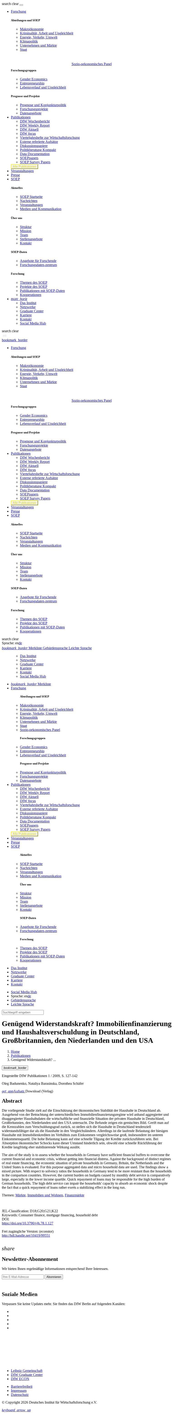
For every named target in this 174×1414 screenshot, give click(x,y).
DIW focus (28, 133)
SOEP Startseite (31, 197)
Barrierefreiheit (21, 1386)
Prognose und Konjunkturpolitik (43, 105)
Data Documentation (35, 154)
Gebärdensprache (23, 1000)
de (20, 643)
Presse (15, 175)
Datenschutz (20, 1395)
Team (24, 235)
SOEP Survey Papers (35, 162)
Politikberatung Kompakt (38, 150)
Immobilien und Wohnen (45, 1195)
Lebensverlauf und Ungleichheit (43, 87)
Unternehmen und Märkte (38, 45)
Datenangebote (30, 113)
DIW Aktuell (29, 129)
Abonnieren (53, 1277)
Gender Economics (33, 79)
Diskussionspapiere (34, 146)
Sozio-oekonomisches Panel (92, 64)
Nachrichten (28, 201)
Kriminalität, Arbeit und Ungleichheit (46, 33)
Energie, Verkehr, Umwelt (38, 37)
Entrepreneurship (32, 83)
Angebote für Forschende (38, 261)
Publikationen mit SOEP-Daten (42, 291)
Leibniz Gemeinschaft (26, 1371)
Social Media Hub (33, 323)
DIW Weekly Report (35, 125)
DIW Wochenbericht (35, 121)
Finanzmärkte (74, 1195)
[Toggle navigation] (21, 5)
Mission (25, 231)
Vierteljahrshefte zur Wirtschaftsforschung (50, 137)
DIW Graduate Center (27, 1375)
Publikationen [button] (21, 117)
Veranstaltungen (22, 171)
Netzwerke (28, 307)
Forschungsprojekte (34, 109)
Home (15, 1051)
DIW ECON (20, 1379)
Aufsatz (13, 1091)
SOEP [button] (15, 179)
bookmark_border (14, 340)
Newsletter (9, 1285)
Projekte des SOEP (33, 287)
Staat (23, 49)
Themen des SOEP (33, 282)
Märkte (20, 1195)
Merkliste (31, 684)
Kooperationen (30, 295)
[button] (10, 4)
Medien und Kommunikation (40, 209)
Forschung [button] (18, 11)
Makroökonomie (32, 29)
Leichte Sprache (22, 1004)
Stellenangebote (31, 239)
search (6, 4)
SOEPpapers (29, 158)
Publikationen (21, 1056)
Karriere (26, 315)
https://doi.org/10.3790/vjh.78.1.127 (27, 1223)
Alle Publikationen (24, 166)
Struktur (25, 227)
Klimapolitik (29, 41)
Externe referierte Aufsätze (39, 142)
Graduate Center (32, 311)
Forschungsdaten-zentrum (38, 265)
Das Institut (28, 303)
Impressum (19, 1390)
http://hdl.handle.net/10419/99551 (26, 1235)
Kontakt (25, 243)
